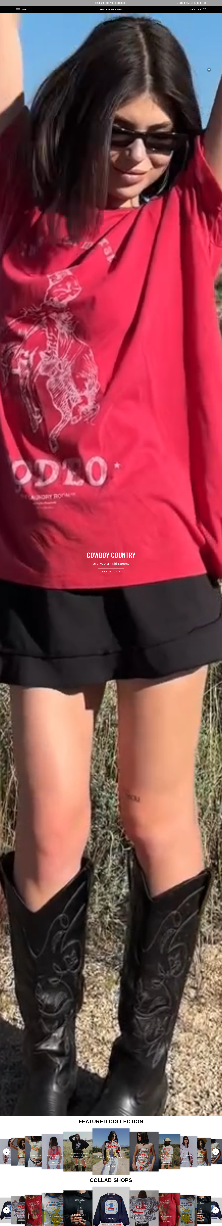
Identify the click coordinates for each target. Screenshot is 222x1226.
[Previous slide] (6, 1151)
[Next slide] (215, 1151)
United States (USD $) (189, 3)
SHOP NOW (10, 1159)
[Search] (205, 3)
